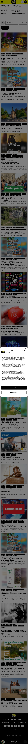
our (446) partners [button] (8, 354)
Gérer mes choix (14, 392)
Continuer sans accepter (21, 348)
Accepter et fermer (14, 388)
